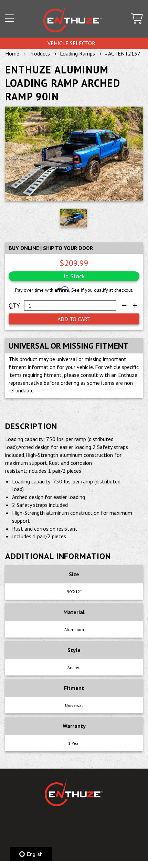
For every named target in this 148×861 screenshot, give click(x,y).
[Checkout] (137, 18)
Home (12, 53)
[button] (9, 18)
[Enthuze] (72, 18)
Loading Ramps (77, 53)
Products (39, 53)
